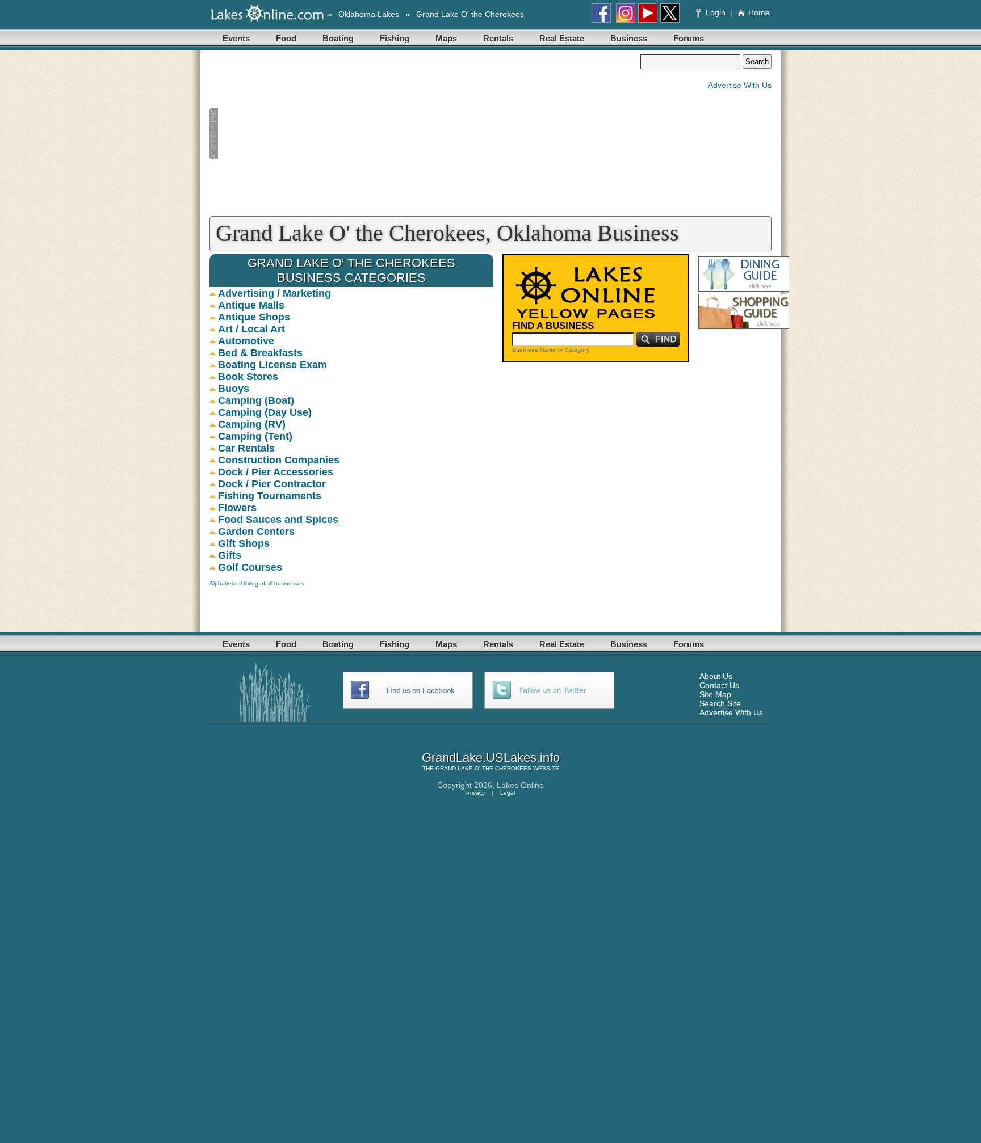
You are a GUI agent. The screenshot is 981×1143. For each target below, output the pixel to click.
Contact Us (719, 685)
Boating (338, 38)
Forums (688, 38)
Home (759, 12)
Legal (507, 793)
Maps (446, 38)
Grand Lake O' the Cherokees (470, 14)
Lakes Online (520, 785)
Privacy (475, 793)
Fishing (394, 38)
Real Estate (561, 38)
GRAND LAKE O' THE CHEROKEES (483, 768)
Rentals (498, 38)
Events (236, 38)
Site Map (715, 694)
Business (628, 38)
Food (286, 38)
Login (715, 12)
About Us (715, 676)
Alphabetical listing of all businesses (256, 583)
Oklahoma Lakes (368, 14)
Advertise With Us (740, 85)
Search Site (720, 703)
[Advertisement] (424, 133)
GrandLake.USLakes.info (491, 757)
